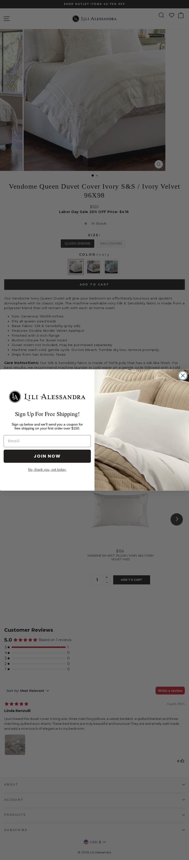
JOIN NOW (47, 456)
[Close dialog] (183, 375)
